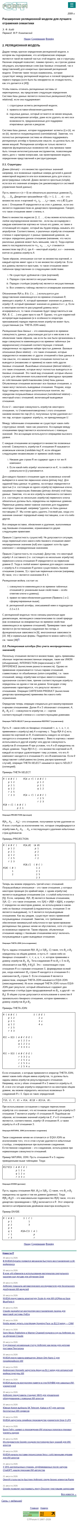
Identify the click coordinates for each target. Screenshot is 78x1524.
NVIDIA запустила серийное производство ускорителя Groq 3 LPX (37, 1420)
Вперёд (50, 39)
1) (19, 639)
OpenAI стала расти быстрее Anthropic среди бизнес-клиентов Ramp (38, 1479)
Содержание (38, 39)
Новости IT (8, 1253)
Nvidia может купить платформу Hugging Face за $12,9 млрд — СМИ (38, 1323)
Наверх (44, 1508)
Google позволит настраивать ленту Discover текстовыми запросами (38, 1488)
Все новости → (69, 1494)
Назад (27, 39)
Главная (34, 1508)
